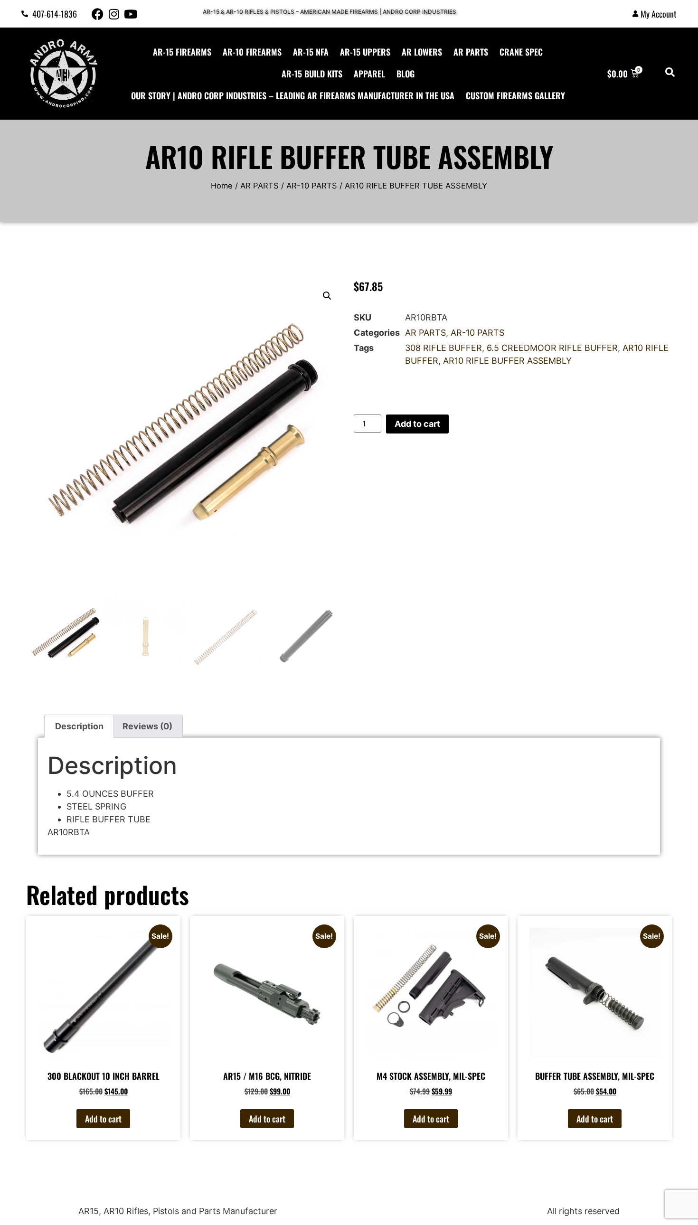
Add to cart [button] (103, 1118)
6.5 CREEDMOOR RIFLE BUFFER (552, 348)
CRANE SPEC (521, 52)
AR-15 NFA (311, 52)
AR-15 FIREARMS (182, 52)
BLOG (405, 73)
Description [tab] (79, 726)
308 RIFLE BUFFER (443, 348)
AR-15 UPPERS (365, 52)
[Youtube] (131, 14)
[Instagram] (114, 14)
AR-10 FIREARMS (252, 52)
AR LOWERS (422, 52)
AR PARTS (470, 52)
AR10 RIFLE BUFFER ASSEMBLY (507, 361)
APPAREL (369, 73)
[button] (327, 295)
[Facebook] (97, 14)
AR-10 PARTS (311, 185)
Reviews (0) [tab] (147, 726)
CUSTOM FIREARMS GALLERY (515, 95)
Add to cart (417, 424)
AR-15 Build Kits (312, 73)
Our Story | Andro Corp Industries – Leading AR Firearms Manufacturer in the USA (292, 95)
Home (222, 185)
